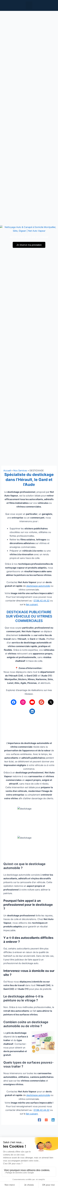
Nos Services (20, 470)
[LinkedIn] (32, 711)
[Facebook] (13, 702)
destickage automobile (38, 586)
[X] (51, 702)
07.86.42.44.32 (41, 600)
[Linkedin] (53, 1119)
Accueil (7, 470)
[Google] (41, 702)
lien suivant (32, 604)
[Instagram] (23, 702)
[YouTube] (32, 702)
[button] (29, 5)
